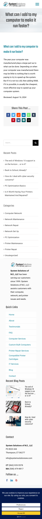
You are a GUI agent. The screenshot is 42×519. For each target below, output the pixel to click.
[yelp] (16, 480)
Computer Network (13, 213)
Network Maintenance (14, 219)
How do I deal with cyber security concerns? (30, 421)
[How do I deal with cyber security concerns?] (14, 421)
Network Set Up (12, 231)
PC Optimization (12, 237)
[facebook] (7, 480)
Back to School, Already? (16, 170)
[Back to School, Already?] (14, 407)
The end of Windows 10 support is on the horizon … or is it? (30, 391)
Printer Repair (11, 249)
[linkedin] (11, 480)
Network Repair (12, 225)
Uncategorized (11, 255)
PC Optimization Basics (15, 186)
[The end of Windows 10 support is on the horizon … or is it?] (14, 392)
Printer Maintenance (14, 243)
